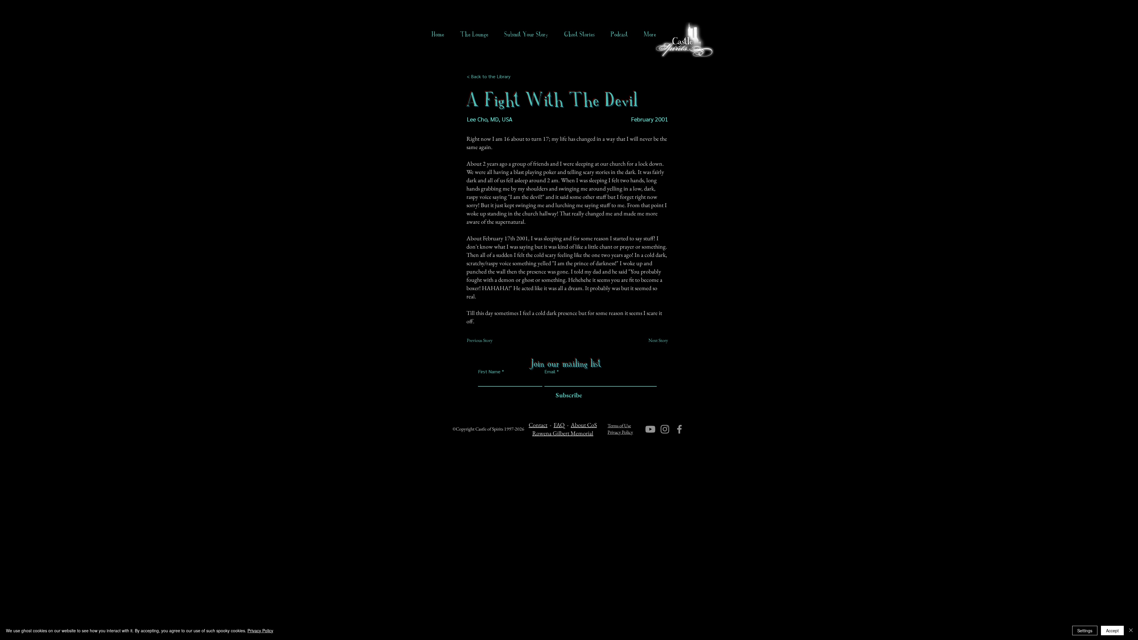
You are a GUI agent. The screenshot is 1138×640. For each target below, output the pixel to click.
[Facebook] (679, 429)
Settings (1084, 630)
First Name (489, 371)
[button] (579, 34)
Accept (1112, 630)
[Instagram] (665, 429)
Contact (538, 425)
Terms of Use (619, 426)
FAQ (559, 425)
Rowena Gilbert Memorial (562, 433)
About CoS (584, 425)
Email (549, 371)
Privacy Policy (620, 432)
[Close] (1130, 630)
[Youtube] (650, 429)
